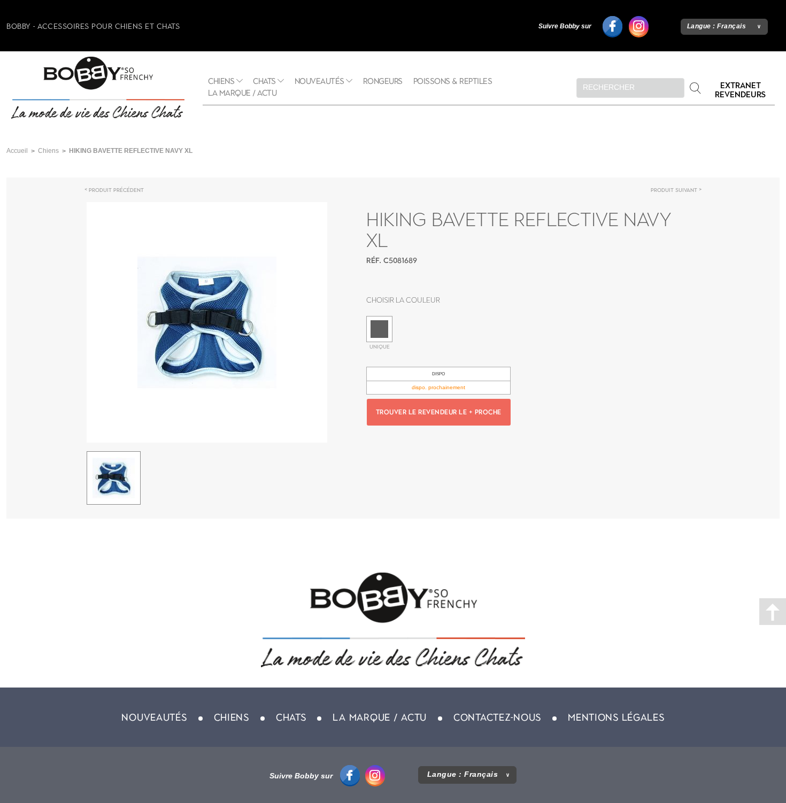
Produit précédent (116, 190)
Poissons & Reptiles (452, 81)
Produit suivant (674, 190)
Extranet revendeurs (740, 90)
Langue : (716, 26)
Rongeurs (383, 81)
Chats (264, 81)
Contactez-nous (497, 717)
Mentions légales (616, 717)
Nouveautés (319, 81)
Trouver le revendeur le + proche (439, 412)
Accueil (17, 151)
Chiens (221, 81)
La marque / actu (242, 93)
